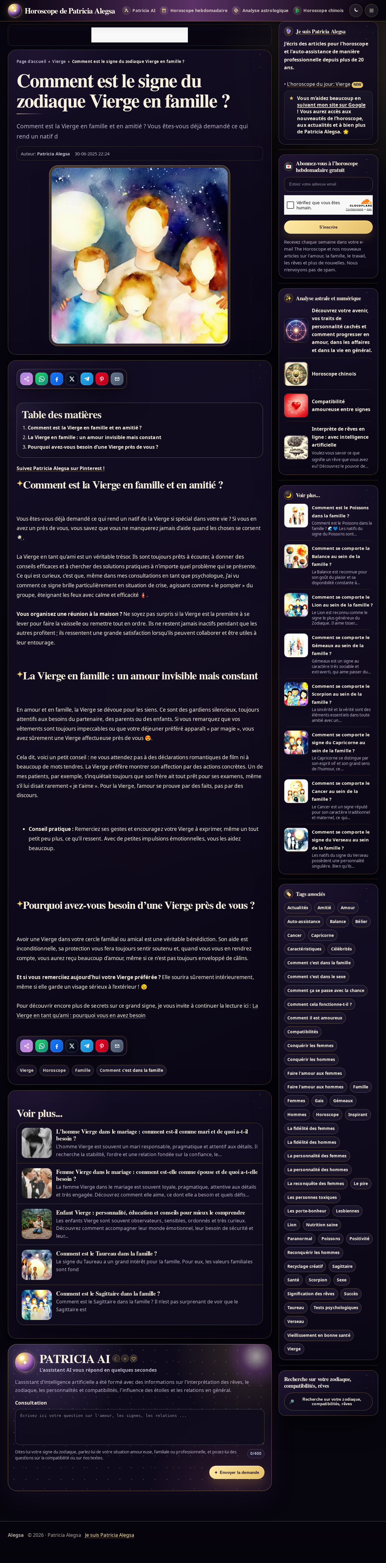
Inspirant (357, 1114)
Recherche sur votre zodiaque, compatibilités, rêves (325, 1401)
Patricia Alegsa (53, 154)
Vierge (59, 61)
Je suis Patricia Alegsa (320, 31)
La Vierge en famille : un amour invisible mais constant (94, 437)
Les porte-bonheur (306, 1211)
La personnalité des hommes (317, 1169)
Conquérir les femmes (310, 1045)
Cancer (294, 935)
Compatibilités (302, 1032)
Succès (351, 1294)
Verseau (295, 1321)
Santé (293, 1280)
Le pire (361, 1183)
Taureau (295, 1307)
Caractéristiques (304, 949)
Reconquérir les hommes (313, 1252)
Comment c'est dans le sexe (316, 976)
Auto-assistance (303, 921)
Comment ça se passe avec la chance (325, 990)
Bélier (361, 921)
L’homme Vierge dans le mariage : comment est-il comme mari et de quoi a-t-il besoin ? (152, 1135)
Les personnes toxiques (312, 1197)
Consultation (31, 1402)
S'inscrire (328, 227)
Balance (338, 921)
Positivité (359, 1238)
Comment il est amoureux (314, 1018)
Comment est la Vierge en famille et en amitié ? (85, 427)
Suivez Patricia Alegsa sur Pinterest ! (61, 468)
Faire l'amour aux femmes (314, 1073)
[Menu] (371, 10)
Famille (82, 1070)
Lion (291, 1225)
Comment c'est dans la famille (131, 1070)
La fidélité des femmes (311, 1128)
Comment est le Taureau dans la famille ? (106, 1253)
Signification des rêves (310, 1294)
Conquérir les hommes (311, 1059)
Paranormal (299, 1238)
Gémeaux (343, 1101)
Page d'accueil (31, 61)
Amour (348, 907)
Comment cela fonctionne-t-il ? (319, 1004)
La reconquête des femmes (315, 1183)
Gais (319, 1101)
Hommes (296, 1114)
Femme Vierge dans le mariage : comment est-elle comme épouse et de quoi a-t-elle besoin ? (157, 1175)
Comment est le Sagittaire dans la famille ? (108, 1293)
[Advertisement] (139, 34)
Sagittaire (342, 1266)
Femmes (296, 1101)
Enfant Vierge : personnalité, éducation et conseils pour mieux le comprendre (150, 1212)
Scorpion (318, 1280)
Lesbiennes (347, 1211)
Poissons (330, 1238)
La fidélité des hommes (311, 1142)
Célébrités (341, 949)
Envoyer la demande (236, 1472)
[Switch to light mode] (355, 10)
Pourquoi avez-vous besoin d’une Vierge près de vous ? (93, 447)
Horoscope (54, 1070)
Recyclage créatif (305, 1266)
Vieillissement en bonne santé (318, 1335)
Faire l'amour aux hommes (315, 1087)
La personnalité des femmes (316, 1156)
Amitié (324, 907)
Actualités (297, 907)
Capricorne (322, 935)
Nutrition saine (322, 1225)
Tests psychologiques (336, 1307)
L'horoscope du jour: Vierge (318, 84)
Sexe (341, 1280)
